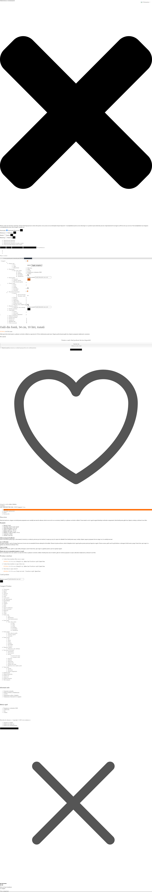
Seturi (14, 284)
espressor (6, 593)
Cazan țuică (6, 597)
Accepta (3, 247)
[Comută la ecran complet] (2, 883)
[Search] (28, 279)
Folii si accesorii (13, 323)
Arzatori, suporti (17, 280)
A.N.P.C (6, 694)
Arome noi (11, 320)
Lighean (5, 603)
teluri (5, 596)
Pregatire (10, 658)
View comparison (4, 891)
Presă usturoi (11, 653)
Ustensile (15, 279)
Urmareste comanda (8, 691)
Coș (4, 711)
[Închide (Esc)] (5, 883)
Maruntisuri (16, 267)
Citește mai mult (20, 571)
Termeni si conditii (8, 722)
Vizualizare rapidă (34, 561)
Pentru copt (11, 263)
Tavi (14, 265)
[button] (76, 112)
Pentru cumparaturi (12, 671)
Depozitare (10, 661)
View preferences (17, 247)
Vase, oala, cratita (17, 270)
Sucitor (5, 590)
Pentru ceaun (12, 283)
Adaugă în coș (19, 561)
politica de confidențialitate (29, 348)
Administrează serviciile (9, 241)
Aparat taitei (11, 663)
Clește (5, 613)
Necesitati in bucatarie (14, 291)
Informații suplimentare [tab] (9, 511)
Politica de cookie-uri (9, 724)
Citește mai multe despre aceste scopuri (13, 244)
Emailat (15, 287)
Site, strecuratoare (8, 599)
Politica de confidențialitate (10, 725)
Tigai (14, 266)
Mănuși (5, 602)
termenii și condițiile (15, 348)
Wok (13, 623)
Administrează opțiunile (9, 240)
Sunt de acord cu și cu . (19, 348)
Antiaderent (20, 276)
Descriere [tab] (6, 509)
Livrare (29, 271)
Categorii (3, 261)
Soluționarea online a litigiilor (11, 695)
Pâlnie (5, 592)
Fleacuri (10, 660)
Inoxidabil (20, 275)
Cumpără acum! (28, 258)
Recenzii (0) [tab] (6, 514)
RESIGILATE (12, 321)
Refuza (9, 247)
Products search (31, 277)
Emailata (20, 273)
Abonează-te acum (76, 349)
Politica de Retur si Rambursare (11, 692)
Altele (5, 612)
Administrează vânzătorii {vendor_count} (13, 243)
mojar (5, 605)
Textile (9, 668)
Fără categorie (7, 679)
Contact (29, 273)
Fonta (19, 272)
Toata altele (6, 667)
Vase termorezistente (13, 619)
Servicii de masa (16, 655)
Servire (15, 293)
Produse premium (13, 317)
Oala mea (29, 268)
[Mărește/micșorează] (0, 883)
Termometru (6, 589)
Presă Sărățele (7, 600)
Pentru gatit (12, 269)
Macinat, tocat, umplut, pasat (15, 665)
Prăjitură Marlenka (13, 316)
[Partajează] (4, 883)
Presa (5, 606)
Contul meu (6, 709)
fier (9, 638)
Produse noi (12, 318)
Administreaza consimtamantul (9, 728)
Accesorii (15, 290)
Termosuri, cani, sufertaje (14, 648)
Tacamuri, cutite (16, 657)
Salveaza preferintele (30, 247)
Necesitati (10, 670)
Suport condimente (8, 607)
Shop (28, 269)
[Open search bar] (28, 275)
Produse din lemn (12, 664)
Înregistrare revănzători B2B (34, 272)
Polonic (5, 595)
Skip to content (3, 255)
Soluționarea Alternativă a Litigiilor (12, 696)
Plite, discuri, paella (18, 282)
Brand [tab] (5, 512)
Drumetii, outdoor (8, 647)
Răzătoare (6, 610)
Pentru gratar (12, 277)
